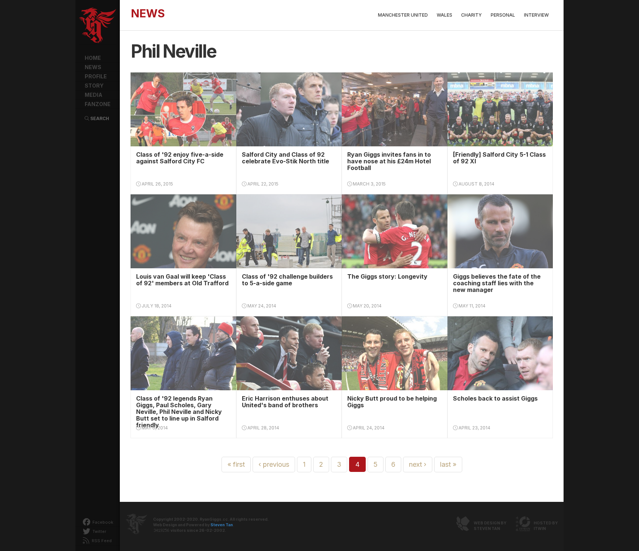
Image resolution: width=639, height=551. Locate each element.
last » (448, 464)
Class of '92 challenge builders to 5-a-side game (287, 280)
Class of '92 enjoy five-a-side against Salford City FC (179, 158)
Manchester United (403, 15)
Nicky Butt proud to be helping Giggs (392, 402)
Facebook (102, 522)
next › (417, 464)
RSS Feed (101, 540)
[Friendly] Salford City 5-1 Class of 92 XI (499, 158)
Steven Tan (221, 525)
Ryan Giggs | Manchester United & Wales (97, 25)
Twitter (98, 531)
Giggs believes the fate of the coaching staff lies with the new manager (497, 283)
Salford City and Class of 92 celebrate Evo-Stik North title (285, 158)
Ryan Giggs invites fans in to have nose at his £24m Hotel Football (389, 161)
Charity (471, 15)
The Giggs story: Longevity (387, 276)
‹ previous (273, 464)
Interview (536, 15)
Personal (503, 15)
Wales (444, 15)
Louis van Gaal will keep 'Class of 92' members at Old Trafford (182, 280)
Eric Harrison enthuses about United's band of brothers (285, 402)
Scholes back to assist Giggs (495, 398)
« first (236, 464)
